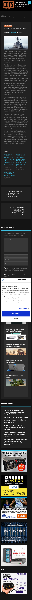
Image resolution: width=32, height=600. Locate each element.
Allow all (16, 313)
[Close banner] (29, 280)
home (2, 15)
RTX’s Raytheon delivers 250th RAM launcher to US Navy (9, 173)
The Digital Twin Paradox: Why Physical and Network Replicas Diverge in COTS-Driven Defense (15, 412)
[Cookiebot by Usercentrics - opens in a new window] (19, 280)
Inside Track (8, 26)
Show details (23, 308)
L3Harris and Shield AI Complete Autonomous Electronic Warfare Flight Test (14, 434)
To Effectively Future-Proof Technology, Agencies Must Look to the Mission (15, 427)
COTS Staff (12, 32)
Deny (16, 318)
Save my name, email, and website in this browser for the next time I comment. (15, 270)
